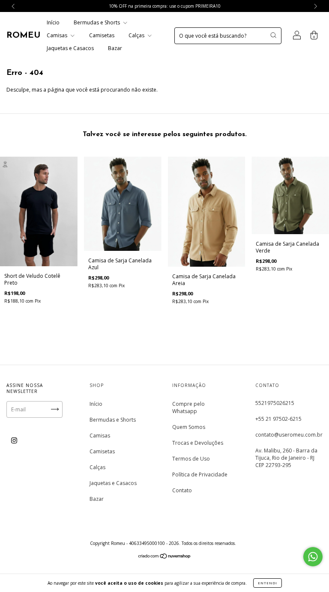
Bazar (115, 48)
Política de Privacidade (199, 474)
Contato (182, 490)
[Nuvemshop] (164, 557)
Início (53, 22)
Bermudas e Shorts (97, 22)
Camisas (58, 35)
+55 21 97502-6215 (278, 418)
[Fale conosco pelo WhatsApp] (313, 556)
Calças (137, 35)
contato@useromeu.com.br (289, 434)
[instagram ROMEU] (14, 440)
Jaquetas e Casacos (70, 48)
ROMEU (23, 35)
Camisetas (101, 35)
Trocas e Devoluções (197, 442)
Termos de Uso (191, 458)
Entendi (267, 582)
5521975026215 (274, 403)
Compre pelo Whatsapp (188, 407)
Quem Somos (188, 427)
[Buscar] (273, 35)
